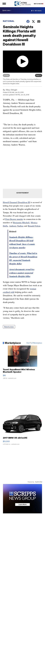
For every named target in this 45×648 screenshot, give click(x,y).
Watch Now (38, 3)
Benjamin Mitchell (21, 222)
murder (21, 247)
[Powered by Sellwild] (38, 482)
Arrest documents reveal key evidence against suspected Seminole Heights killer (21, 273)
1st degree (13, 247)
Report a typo (9, 327)
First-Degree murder (14, 219)
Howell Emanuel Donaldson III (16, 202)
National (8, 21)
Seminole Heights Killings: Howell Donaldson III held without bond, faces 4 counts (22, 241)
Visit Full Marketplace (34, 343)
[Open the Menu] (4, 4)
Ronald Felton (34, 225)
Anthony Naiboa (16, 225)
